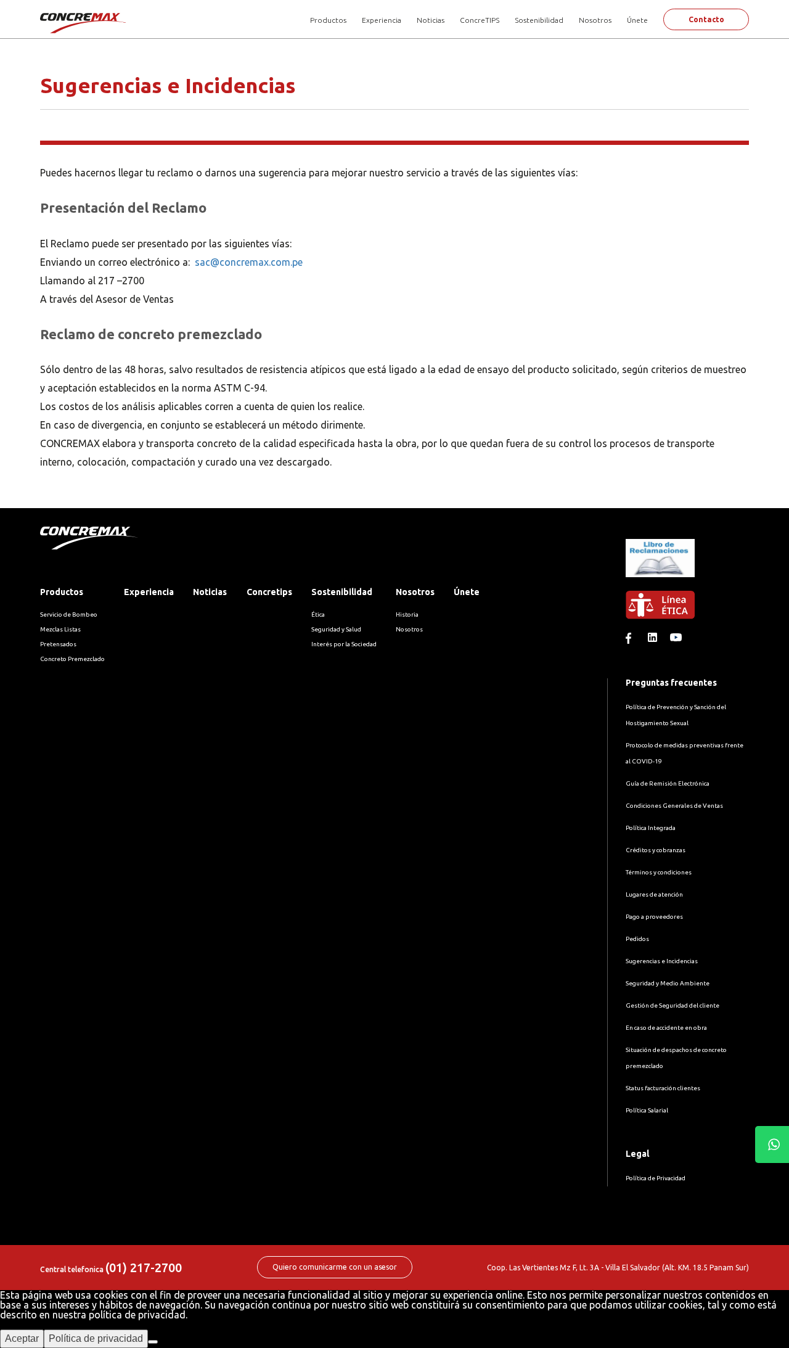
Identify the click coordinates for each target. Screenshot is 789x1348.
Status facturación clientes (663, 1088)
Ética (318, 614)
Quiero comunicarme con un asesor (334, 1267)
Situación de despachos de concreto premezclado (676, 1057)
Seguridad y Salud (336, 629)
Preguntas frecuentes (671, 682)
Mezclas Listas (60, 629)
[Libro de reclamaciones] (660, 585)
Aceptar (22, 1338)
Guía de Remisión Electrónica (667, 783)
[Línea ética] (687, 612)
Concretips (269, 592)
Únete (637, 20)
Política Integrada (651, 827)
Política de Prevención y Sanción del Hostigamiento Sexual (676, 715)
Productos (328, 20)
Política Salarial (647, 1110)
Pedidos (637, 938)
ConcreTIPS (479, 20)
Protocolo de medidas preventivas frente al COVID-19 (684, 753)
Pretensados (58, 644)
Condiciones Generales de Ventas (674, 805)
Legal (637, 1153)
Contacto (706, 19)
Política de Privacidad (655, 1178)
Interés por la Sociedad (344, 644)
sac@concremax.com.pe (249, 262)
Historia (407, 614)
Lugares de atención (654, 894)
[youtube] (677, 640)
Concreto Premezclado (72, 659)
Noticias (430, 20)
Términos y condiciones (659, 872)
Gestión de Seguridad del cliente (672, 1005)
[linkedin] (655, 640)
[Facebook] (633, 640)
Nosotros (595, 20)
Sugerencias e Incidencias (662, 961)
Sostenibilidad (539, 20)
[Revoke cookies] (153, 1342)
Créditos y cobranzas (655, 850)
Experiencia (381, 20)
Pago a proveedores (654, 916)
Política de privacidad (96, 1338)
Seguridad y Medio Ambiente (667, 983)
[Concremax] (84, 22)
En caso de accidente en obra (666, 1027)
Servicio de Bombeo (68, 614)
